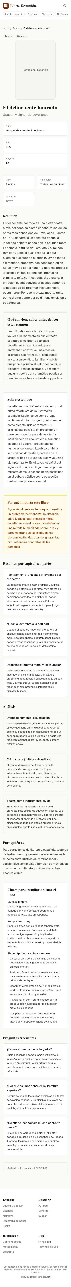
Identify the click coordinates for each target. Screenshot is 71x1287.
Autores (43, 1205)
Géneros (43, 1210)
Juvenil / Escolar (13, 1205)
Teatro (16, 28)
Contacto (8, 1251)
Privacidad (44, 1241)
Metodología (10, 1246)
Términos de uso (48, 1246)
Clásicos (32, 14)
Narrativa (47, 14)
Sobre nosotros (12, 1241)
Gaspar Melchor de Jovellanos (25, 115)
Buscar (42, 1215)
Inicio (6, 28)
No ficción (62, 14)
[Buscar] (65, 6)
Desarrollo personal (14, 1221)
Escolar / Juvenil (13, 14)
